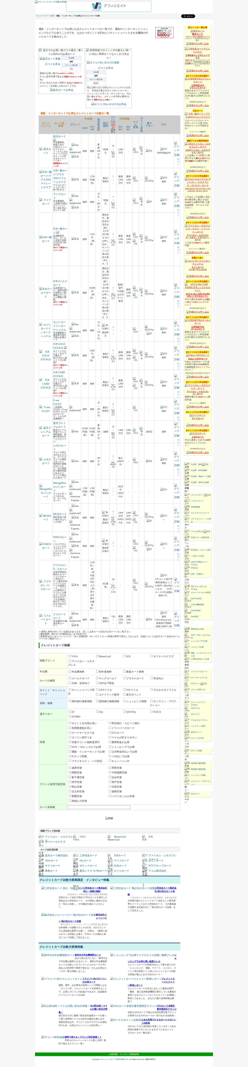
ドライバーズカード (199, 672)
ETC (163, 124)
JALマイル (195, 714)
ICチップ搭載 (196, 751)
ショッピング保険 (198, 775)
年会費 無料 (196, 464)
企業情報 (113, 1054)
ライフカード (121, 860)
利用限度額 (98, 124)
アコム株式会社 (157, 870)
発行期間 (105, 124)
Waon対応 (195, 616)
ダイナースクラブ (55, 842)
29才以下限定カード (199, 562)
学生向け (194, 568)
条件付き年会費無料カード (88, 955)
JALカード (86, 860)
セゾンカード (156, 860)
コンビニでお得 (197, 647)
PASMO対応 (196, 610)
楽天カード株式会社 (56, 855)
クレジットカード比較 (45, 16)
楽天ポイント (196, 732)
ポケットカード (88, 865)
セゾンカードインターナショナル (59, 326)
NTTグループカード (160, 865)
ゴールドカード (197, 495)
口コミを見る (52, 64)
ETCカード (195, 684)
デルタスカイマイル (199, 720)
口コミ (178, 162)
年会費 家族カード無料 (201, 476)
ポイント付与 (113, 119)
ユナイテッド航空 (198, 726)
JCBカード (120, 855)
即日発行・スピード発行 (201, 550)
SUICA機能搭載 (197, 604)
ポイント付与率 (197, 738)
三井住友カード (88, 855)
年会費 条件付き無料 (200, 482)
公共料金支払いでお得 (200, 659)
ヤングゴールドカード (200, 513)
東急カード (51, 870)
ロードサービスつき (199, 678)
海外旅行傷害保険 (198, 763)
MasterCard (120, 836)
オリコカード (52, 865)
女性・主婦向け (197, 574)
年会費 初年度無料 (199, 470)
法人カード (195, 794)
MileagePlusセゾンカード (59, 487)
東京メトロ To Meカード (93, 870)
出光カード (120, 865)
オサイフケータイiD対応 (201, 592)
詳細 (176, 155)
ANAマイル (195, 708)
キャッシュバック (198, 702)
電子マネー (149, 124)
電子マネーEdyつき (199, 586)
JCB (151, 836)
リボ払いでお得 (197, 556)
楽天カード (59, 136)
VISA (83, 836)
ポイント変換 (141, 124)
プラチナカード (197, 501)
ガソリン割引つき (198, 690)
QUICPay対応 (196, 598)
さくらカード (121, 870)
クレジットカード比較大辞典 (113, 1059)
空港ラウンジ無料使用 (200, 537)
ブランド (75, 124)
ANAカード (51, 860)
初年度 (85, 128)
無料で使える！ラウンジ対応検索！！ (83, 1037)
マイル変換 (135, 125)
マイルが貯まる (197, 531)
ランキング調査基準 (129, 1054)
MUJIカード (60, 514)
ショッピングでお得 (199, 641)
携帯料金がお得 (197, 629)
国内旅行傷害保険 (198, 769)
